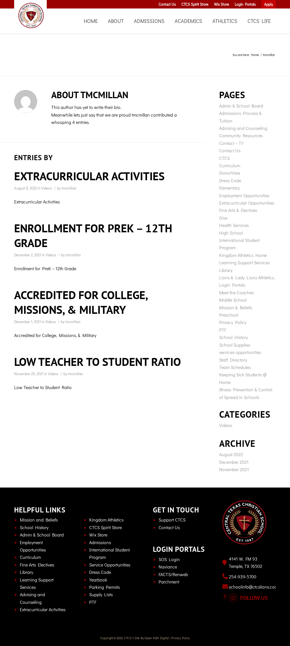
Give (223, 218)
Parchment (169, 582)
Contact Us (229, 150)
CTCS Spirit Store (105, 527)
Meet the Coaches (236, 292)
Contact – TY (231, 143)
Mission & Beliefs (235, 307)
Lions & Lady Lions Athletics (246, 277)
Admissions (100, 542)
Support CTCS (172, 520)
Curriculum (229, 165)
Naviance (168, 567)
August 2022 (231, 454)
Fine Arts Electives (37, 565)
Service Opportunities (109, 565)
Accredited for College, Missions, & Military (80, 302)
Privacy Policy (232, 322)
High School (231, 233)
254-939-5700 (242, 577)
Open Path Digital (156, 638)
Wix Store (98, 535)
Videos (46, 188)
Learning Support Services (244, 262)
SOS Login (169, 559)
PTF (222, 330)
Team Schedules (235, 367)
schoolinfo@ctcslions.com (253, 587)
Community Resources (241, 135)
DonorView (229, 173)
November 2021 (234, 469)
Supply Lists (101, 594)
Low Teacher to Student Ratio (97, 361)
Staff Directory (233, 360)
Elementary (229, 188)
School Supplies (234, 345)
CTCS (224, 158)
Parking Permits (104, 587)
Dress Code (230, 180)
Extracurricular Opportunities (246, 203)
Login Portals (232, 285)
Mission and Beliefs (39, 520)
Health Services (234, 225)
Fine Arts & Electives (238, 210)
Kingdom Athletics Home (243, 255)
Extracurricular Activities (89, 176)
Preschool (228, 315)
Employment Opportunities (244, 195)
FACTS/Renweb (173, 574)
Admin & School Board (241, 106)
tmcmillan (68, 188)
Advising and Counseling (243, 128)
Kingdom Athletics (106, 520)
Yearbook (98, 580)
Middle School (233, 300)
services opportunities (240, 352)
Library (226, 270)
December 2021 (234, 462)
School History (233, 337)
